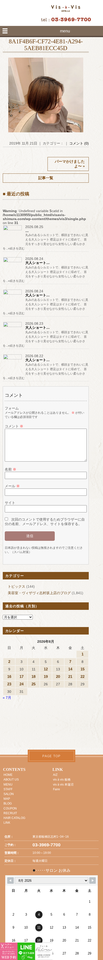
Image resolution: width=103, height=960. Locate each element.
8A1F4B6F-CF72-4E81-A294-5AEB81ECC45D (46, 44)
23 (9, 684)
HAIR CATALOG (14, 818)
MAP (7, 798)
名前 (10, 469)
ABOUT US (11, 779)
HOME (8, 775)
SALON (9, 794)
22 (82, 676)
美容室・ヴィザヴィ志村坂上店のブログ (39, 593)
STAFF (8, 789)
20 (58, 676)
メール (12, 486)
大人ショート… (37, 263)
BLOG (8, 803)
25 (34, 684)
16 (9, 676)
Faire (56, 789)
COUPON (10, 808)
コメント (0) (79, 143)
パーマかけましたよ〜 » (70, 163)
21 (70, 676)
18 (34, 676)
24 (22, 684)
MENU (8, 784)
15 (82, 669)
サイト (10, 503)
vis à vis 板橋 (61, 779)
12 (46, 669)
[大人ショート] (13, 262)
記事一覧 (45, 178)
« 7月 (7, 698)
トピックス (16, 586)
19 (46, 676)
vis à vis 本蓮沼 (63, 784)
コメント (14, 426)
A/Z (55, 775)
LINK (7, 822)
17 (22, 676)
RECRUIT (10, 813)
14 (70, 669)
